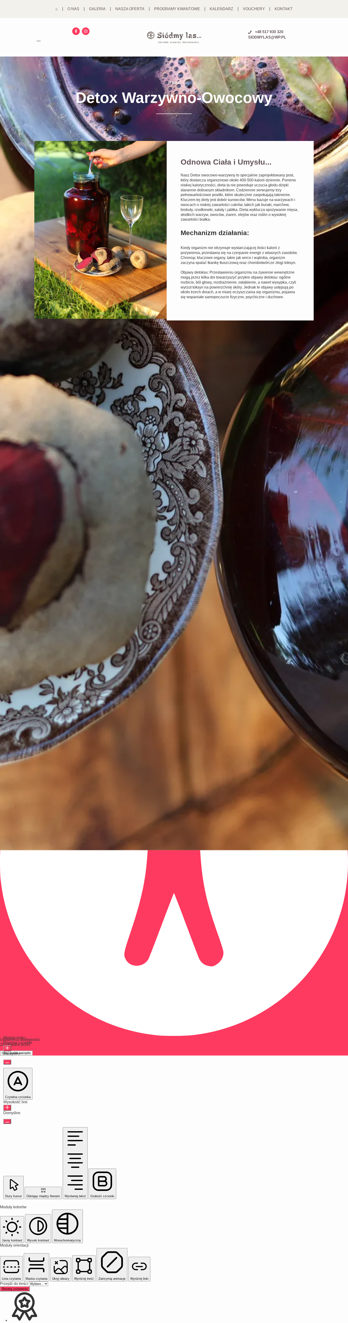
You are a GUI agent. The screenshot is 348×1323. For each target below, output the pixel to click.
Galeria (97, 9)
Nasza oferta (129, 9)
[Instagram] (85, 31)
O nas (73, 9)
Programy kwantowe (177, 9)
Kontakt (284, 9)
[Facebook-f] (76, 31)
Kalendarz (221, 9)
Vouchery (254, 9)
